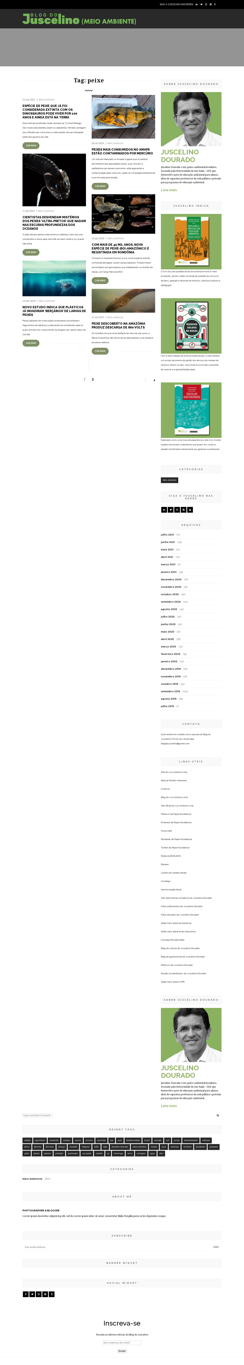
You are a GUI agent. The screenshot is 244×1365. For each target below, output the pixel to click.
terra (130, 1153)
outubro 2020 (170, 594)
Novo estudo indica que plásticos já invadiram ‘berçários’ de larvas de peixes (54, 311)
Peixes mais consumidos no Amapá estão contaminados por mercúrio (122, 151)
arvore (78, 1140)
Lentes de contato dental (173, 872)
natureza (175, 1147)
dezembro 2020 (171, 579)
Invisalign (166, 881)
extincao (206, 1140)
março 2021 (168, 564)
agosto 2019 (168, 698)
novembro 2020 (171, 586)
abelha (27, 1140)
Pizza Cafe (166, 830)
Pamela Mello (177, 940)
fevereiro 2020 (170, 654)
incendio (73, 1147)
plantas (47, 1153)
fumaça (61, 1147)
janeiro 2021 (169, 572)
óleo (161, 1153)
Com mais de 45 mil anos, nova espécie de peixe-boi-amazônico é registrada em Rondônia (120, 248)
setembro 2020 (171, 601)
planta (36, 1153)
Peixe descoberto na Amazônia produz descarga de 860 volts (118, 325)
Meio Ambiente (47, 99)
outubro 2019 (169, 683)
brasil (147, 1140)
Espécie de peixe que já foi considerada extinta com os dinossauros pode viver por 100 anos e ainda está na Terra (49, 111)
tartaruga (118, 1153)
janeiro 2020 (169, 661)
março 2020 (168, 646)
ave (111, 1140)
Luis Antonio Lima (178, 772)
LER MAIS (31, 145)
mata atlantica (139, 1147)
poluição (59, 1153)
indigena (86, 1147)
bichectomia (185, 923)
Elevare (165, 864)
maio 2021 (167, 549)
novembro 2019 (171, 676)
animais (66, 1140)
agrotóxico (40, 1140)
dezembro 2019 (171, 668)
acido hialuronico (187, 931)
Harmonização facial (171, 889)
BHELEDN (175, 856)
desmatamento (191, 1140)
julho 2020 (168, 616)
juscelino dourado (120, 1147)
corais (177, 1140)
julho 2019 (167, 706)
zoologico (141, 1153)
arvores (89, 1140)
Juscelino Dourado (202, 898)
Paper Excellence (182, 814)
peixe (26, 1153)
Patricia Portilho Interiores (174, 780)
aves (120, 1140)
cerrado (157, 1140)
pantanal (213, 1147)
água (152, 1153)
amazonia (54, 1140)
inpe (105, 1147)
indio (96, 1147)
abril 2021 (167, 557)
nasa (164, 1147)
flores (27, 1147)
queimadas (73, 1153)
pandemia (200, 1147)
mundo (154, 1147)
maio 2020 (167, 631)
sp (108, 1153)
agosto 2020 (169, 609)
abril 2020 (167, 639)
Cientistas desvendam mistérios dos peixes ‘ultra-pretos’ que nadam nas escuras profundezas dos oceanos (54, 222)
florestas (50, 1147)
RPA (183, 981)
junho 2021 (168, 542)
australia (101, 1140)
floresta (37, 1147)
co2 (167, 1140)
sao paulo (86, 1153)
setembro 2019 (170, 691)
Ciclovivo (165, 789)
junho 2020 (168, 624)
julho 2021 (167, 534)
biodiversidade (133, 1140)
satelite (99, 1153)
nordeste (187, 1147)
